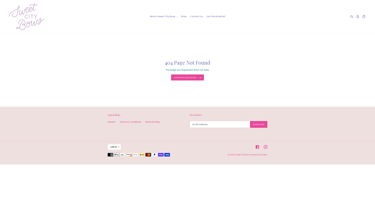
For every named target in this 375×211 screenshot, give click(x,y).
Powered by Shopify (258, 154)
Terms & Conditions (130, 121)
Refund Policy (153, 121)
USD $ (113, 146)
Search (111, 121)
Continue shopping (185, 77)
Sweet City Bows (242, 154)
